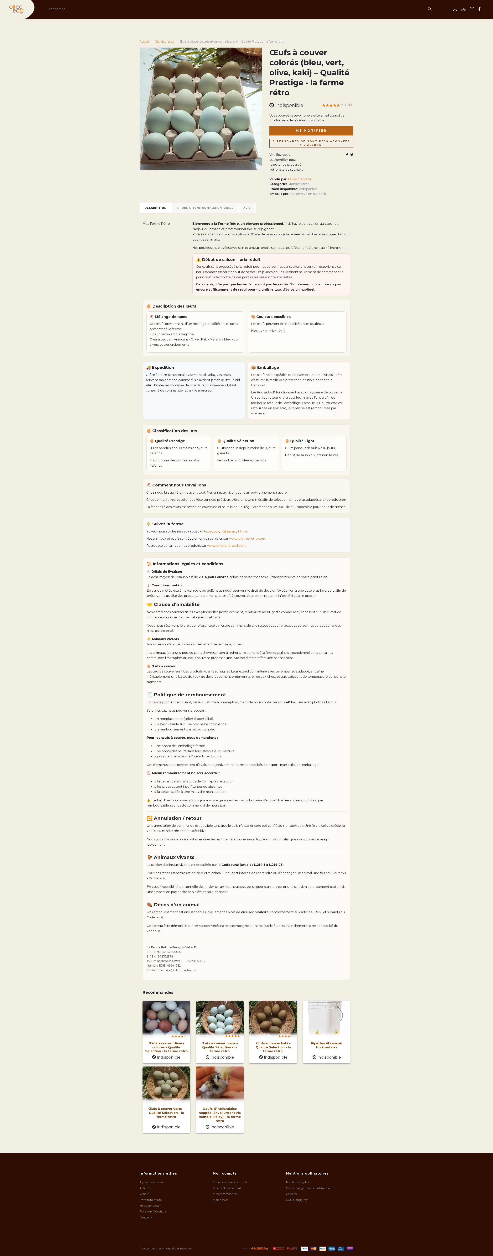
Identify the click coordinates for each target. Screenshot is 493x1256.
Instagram (228, 531)
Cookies (291, 1194)
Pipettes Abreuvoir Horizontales (326, 1045)
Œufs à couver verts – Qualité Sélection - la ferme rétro (166, 1113)
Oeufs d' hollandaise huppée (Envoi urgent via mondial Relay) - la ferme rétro (220, 1115)
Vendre (144, 1194)
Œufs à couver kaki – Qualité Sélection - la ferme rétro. (273, 1047)
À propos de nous (151, 1182)
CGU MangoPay (297, 1200)
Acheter (145, 1188)
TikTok (242, 531)
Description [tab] (155, 207)
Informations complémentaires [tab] (204, 207)
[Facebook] (479, 9)
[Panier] (472, 9)
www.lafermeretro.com (247, 538)
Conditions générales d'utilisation (308, 1188)
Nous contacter (150, 1205)
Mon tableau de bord (227, 1188)
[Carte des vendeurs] (463, 9)
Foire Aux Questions (153, 1211)
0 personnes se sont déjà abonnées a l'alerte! (311, 143)
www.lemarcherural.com (226, 546)
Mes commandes (224, 1194)
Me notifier (311, 130)
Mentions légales (297, 1182)
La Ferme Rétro (300, 179)
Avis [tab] (247, 207)
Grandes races (298, 184)
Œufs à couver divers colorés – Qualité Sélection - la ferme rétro (166, 1047)
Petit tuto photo (151, 1200)
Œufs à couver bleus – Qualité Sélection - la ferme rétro (219, 1047)
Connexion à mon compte (230, 1182)
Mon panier (220, 1200)
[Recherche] (429, 9)
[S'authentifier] (455, 9)
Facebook (211, 531)
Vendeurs (146, 1217)
